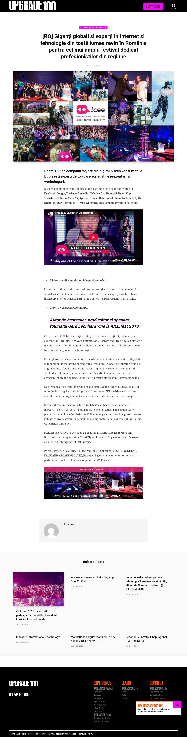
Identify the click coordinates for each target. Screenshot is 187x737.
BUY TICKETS (153, 6)
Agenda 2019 (99, 701)
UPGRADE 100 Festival (103, 688)
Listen (124, 698)
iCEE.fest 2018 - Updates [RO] (93, 27)
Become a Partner (157, 698)
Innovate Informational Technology (38, 637)
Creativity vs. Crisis (102, 718)
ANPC (90, 734)
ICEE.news (68, 524)
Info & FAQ (98, 708)
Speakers (98, 692)
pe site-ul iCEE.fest (96, 460)
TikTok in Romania (101, 721)
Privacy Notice (34, 734)
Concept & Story (157, 695)
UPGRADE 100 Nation (159, 688)
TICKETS (98, 711)
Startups (97, 695)
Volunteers (98, 698)
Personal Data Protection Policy (56, 734)
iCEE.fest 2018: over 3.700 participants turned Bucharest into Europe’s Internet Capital (37, 615)
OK (177, 704)
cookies (152, 709)
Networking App (156, 692)
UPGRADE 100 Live (130, 688)
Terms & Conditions (17, 734)
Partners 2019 (100, 705)
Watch (124, 695)
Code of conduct (79, 734)
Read (124, 692)
